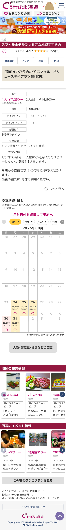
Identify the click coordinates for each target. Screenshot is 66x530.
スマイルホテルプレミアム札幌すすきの (31, 44)
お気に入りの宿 (19, 14)
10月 (40, 221)
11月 (54, 221)
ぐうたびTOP (9, 491)
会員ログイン (52, 14)
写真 (40, 61)
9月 (27, 221)
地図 (56, 61)
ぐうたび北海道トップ (33, 507)
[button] (62, 222)
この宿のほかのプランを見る (33, 480)
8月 (13, 221)
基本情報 (9, 61)
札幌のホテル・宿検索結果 (15, 494)
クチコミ (20, 50)
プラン (25, 61)
